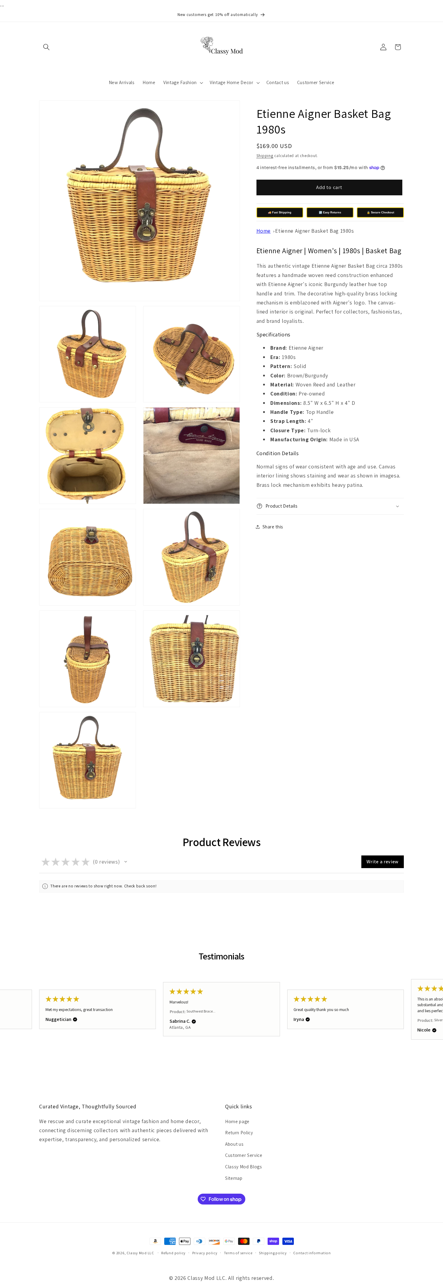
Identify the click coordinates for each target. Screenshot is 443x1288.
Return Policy (239, 1132)
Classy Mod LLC (141, 1253)
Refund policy (173, 1253)
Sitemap (234, 1178)
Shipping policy (273, 1253)
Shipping (264, 155)
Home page (237, 1121)
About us (234, 1144)
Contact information (312, 1253)
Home (263, 230)
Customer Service (243, 1155)
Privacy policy (205, 1253)
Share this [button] (273, 527)
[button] (46, 47)
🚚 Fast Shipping (279, 212)
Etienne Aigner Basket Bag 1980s (314, 230)
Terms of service (238, 1253)
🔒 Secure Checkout (380, 212)
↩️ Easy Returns (330, 212)
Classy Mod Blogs (243, 1167)
